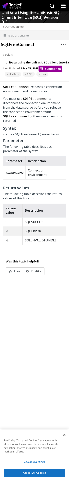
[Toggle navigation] (63, 6)
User (43, 74)
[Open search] (52, 6)
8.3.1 (30, 74)
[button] (34, 35)
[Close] (64, 435)
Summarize (53, 68)
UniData (14, 74)
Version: (8, 54)
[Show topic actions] (63, 44)
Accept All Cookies (34, 472)
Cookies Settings (34, 461)
